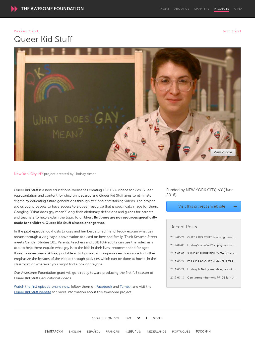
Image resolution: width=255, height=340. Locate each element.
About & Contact (106, 318)
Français (113, 331)
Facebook (104, 286)
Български (54, 331)
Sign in (158, 318)
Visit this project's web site (207, 206)
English (75, 331)
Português (181, 331)
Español (93, 331)
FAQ (128, 318)
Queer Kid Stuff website (32, 292)
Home (164, 8)
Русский (203, 331)
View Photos (223, 152)
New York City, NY (28, 174)
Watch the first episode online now (41, 286)
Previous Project (26, 31)
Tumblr (125, 286)
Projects (221, 8)
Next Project (232, 31)
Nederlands (156, 331)
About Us (181, 8)
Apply (238, 8)
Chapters (201, 8)
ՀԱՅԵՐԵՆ (133, 331)
